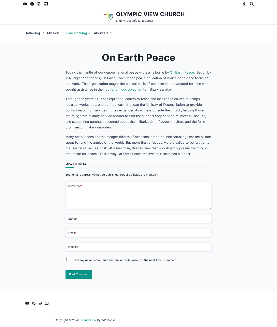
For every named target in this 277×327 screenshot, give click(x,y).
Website (73, 246)
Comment (75, 186)
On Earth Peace (182, 72)
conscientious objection (124, 89)
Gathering (32, 33)
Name (72, 218)
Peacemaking (76, 33)
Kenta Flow (89, 320)
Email (72, 232)
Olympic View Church (150, 14)
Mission (53, 33)
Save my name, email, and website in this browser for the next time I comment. (125, 260)
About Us (101, 33)
